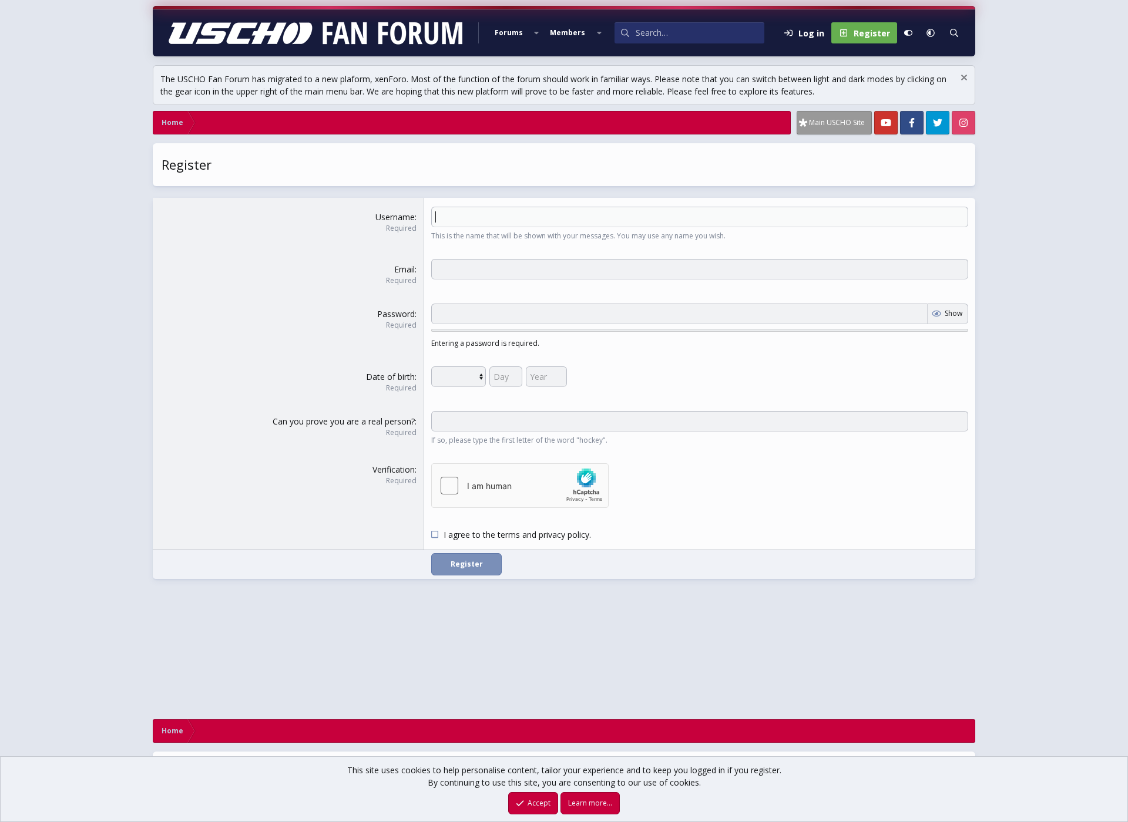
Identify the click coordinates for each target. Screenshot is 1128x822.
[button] (536, 32)
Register (467, 564)
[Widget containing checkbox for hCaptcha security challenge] (520, 485)
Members (567, 33)
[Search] (954, 32)
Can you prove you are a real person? (344, 421)
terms (509, 534)
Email (404, 269)
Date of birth (390, 376)
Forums (509, 33)
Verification (393, 469)
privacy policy (564, 534)
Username (395, 217)
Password (396, 313)
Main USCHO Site (837, 122)
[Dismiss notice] (963, 79)
